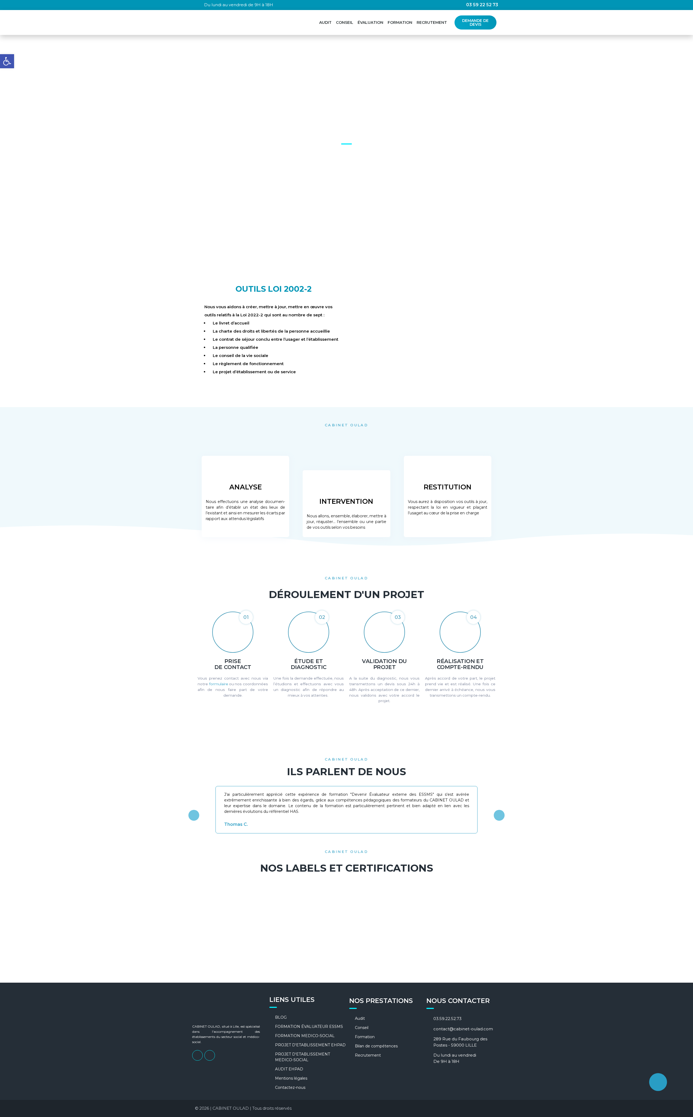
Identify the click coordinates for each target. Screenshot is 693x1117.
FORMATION (400, 22)
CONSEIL (344, 22)
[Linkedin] (209, 1055)
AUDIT (325, 22)
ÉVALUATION (370, 22)
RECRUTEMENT (432, 22)
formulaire (218, 684)
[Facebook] (197, 1055)
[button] (193, 815)
